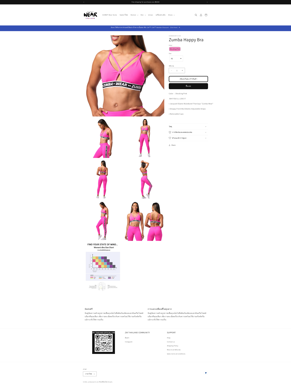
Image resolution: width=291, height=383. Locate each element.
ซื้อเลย (188, 86)
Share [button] (173, 145)
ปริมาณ (171, 66)
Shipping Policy (172, 346)
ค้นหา (127, 338)
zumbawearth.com (93, 382)
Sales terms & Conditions (176, 354)
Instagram (128, 342)
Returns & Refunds (174, 350)
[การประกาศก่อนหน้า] (83, 2)
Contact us (171, 342)
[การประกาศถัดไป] (207, 2)
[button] (134, 14)
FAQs (169, 338)
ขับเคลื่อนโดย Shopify (105, 382)
